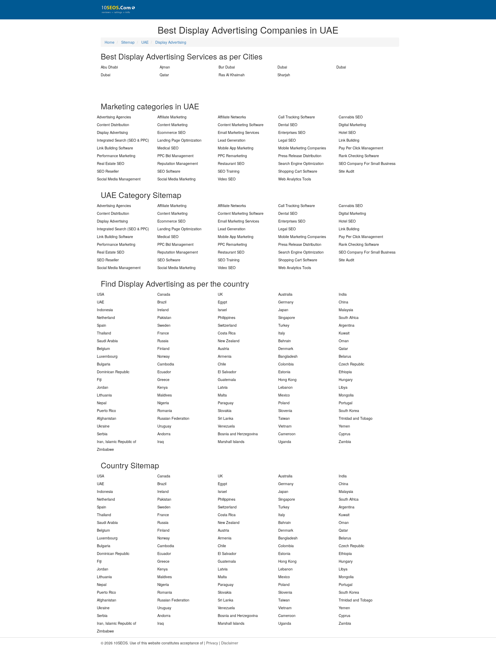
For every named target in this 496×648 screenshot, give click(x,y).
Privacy (212, 642)
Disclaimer (229, 642)
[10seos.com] (116, 9)
